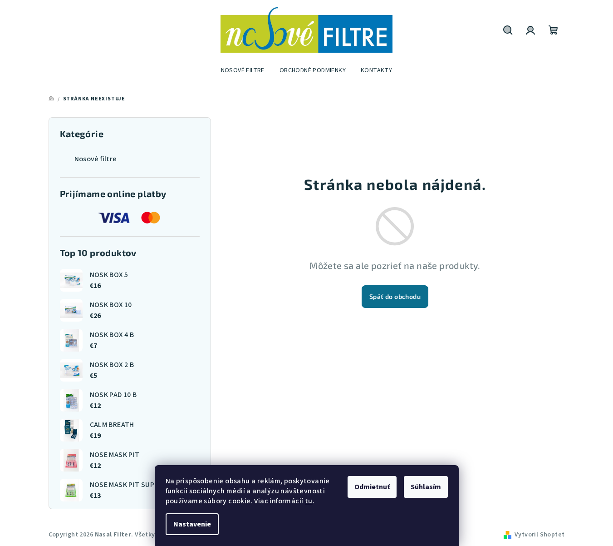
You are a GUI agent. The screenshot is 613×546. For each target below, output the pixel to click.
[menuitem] (243, 70)
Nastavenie (192, 524)
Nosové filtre (95, 159)
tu (309, 501)
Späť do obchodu (395, 296)
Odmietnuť (372, 487)
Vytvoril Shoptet (539, 534)
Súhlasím (426, 487)
